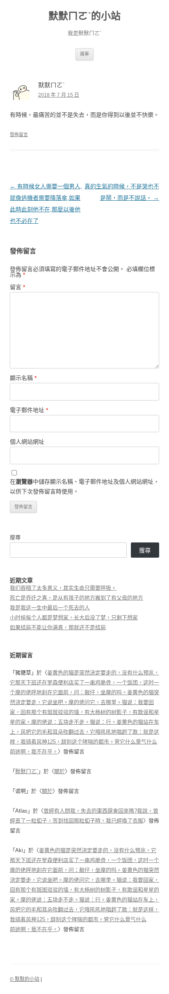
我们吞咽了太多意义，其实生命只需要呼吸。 (63, 588)
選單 (84, 53)
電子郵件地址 (29, 410)
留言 (17, 287)
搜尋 (15, 537)
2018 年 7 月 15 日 (58, 95)
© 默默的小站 (24, 979)
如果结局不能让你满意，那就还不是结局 (58, 627)
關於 (59, 771)
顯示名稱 (23, 378)
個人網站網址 (27, 441)
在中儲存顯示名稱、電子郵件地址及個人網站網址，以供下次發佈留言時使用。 (84, 486)
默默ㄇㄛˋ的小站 (84, 15)
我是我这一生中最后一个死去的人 (50, 608)
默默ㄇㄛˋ (26, 771)
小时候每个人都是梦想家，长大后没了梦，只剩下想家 (74, 617)
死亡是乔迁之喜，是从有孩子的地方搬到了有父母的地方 (76, 598)
